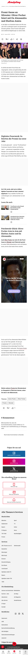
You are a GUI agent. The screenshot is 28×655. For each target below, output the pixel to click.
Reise (15, 530)
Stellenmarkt (17, 545)
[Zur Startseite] (14, 3)
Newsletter (4, 549)
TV (14, 523)
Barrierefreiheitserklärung (8, 628)
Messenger (4, 552)
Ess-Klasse (4, 565)
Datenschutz (5, 624)
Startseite (3, 6)
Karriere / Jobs (5, 593)
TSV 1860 (4, 533)
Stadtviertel (4, 523)
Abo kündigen (5, 631)
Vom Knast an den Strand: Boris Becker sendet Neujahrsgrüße (17, 207)
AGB (3, 621)
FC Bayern (4, 530)
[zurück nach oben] (14, 644)
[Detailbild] (25, 44)
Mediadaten (17, 590)
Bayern (3, 527)
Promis (7, 6)
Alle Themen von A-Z (7, 545)
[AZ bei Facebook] (16, 614)
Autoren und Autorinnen (7, 590)
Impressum (4, 618)
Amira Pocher (23, 348)
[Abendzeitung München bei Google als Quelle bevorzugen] (21, 39)
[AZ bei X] (23, 614)
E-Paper (4, 603)
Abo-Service (5, 600)
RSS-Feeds (4, 555)
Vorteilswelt (5, 568)
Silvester (9, 242)
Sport (15, 520)
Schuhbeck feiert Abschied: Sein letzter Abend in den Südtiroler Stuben (17, 218)
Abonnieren (4, 597)
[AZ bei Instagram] (19, 614)
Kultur (15, 527)
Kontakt (3, 607)
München (4, 520)
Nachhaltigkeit (17, 533)
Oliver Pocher (8, 240)
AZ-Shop (16, 593)
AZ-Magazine (17, 597)
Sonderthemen (17, 600)
